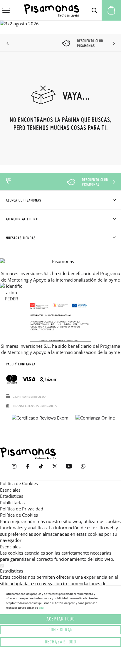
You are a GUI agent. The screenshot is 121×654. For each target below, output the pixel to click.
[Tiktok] (41, 469)
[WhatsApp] (83, 469)
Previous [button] (8, 43)
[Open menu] (6, 10)
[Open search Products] (94, 10)
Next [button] (113, 43)
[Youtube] (69, 469)
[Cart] (111, 10)
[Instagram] (14, 469)
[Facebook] (27, 469)
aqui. (42, 607)
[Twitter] (54, 469)
